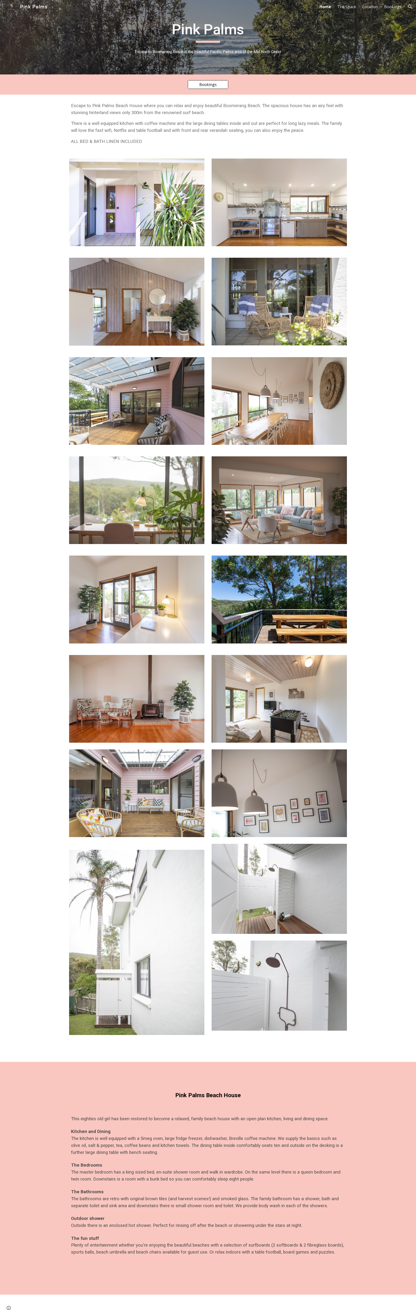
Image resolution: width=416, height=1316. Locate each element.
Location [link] (370, 6)
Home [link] (325, 6)
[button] (410, 6)
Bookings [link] (393, 6)
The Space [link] (346, 6)
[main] (208, 31)
